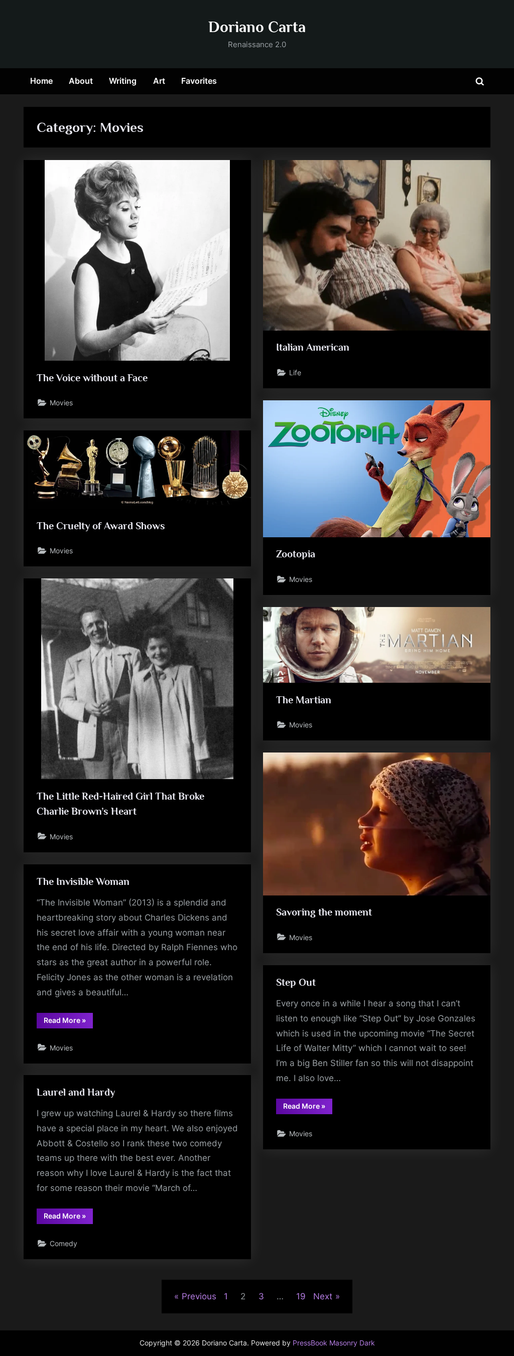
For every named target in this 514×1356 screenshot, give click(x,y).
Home (41, 81)
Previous (199, 1296)
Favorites (199, 81)
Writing (123, 81)
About (81, 81)
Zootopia (295, 553)
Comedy (63, 1243)
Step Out (296, 982)
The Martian (303, 699)
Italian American (312, 347)
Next (322, 1296)
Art (159, 81)
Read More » (68, 1021)
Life (295, 372)
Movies (61, 402)
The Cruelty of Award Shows (101, 525)
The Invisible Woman (83, 881)
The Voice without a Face (92, 377)
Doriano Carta (257, 27)
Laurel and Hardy (76, 1092)
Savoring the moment (324, 912)
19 (301, 1296)
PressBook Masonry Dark (334, 1343)
